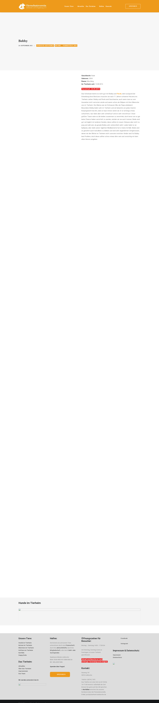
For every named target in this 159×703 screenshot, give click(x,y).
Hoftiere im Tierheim (25, 650)
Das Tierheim (90, 6)
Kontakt (109, 6)
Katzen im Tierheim (25, 645)
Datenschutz (117, 657)
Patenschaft (70, 645)
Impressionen (23, 671)
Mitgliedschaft (55, 650)
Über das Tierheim (24, 668)
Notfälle (21, 653)
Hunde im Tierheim (25, 643)
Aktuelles (80, 6)
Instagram (124, 643)
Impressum (117, 655)
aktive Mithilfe (62, 648)
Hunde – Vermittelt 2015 (66, 45)
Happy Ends (22, 655)
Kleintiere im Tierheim (26, 648)
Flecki (119, 94)
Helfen (101, 6)
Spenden (61, 674)
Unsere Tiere (69, 6)
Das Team (21, 673)
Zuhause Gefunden (45, 45)
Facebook (124, 638)
